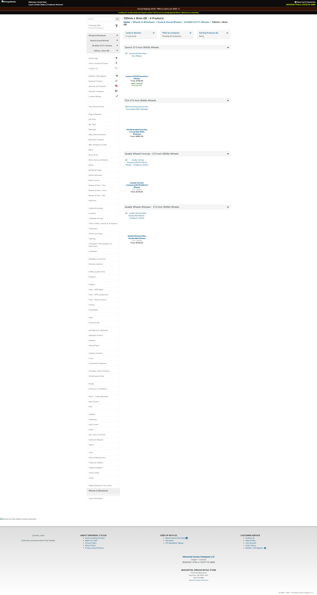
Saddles (92, 414)
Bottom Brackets (95, 175)
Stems (91, 445)
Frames (92, 305)
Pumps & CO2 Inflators (98, 389)
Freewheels (93, 310)
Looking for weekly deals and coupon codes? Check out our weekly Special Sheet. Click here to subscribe (158, 12)
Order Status (40, 4)
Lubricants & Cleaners (97, 363)
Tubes (91, 478)
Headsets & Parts (96, 335)
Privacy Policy (91, 543)
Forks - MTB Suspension (98, 295)
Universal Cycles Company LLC (199, 557)
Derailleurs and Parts (97, 259)
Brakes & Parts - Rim (97, 195)
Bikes (91, 150)
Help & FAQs (250, 540)
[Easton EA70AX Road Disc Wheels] (136, 63)
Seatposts (93, 419)
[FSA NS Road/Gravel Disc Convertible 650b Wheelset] (136, 117)
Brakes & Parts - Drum (98, 190)
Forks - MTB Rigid (96, 289)
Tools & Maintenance (97, 457)
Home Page (93, 58)
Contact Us (93, 68)
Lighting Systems (96, 353)
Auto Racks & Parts (96, 106)
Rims (90, 407)
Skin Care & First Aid (97, 435)
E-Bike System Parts (97, 272)
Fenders (92, 284)
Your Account (250, 543)
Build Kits (92, 200)
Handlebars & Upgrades (98, 330)
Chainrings (93, 228)
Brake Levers (94, 180)
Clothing (92, 239)
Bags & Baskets (95, 114)
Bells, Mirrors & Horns (97, 134)
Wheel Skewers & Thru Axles (100, 485)
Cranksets (93, 251)
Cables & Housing (96, 208)
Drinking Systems (96, 264)
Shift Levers (93, 424)
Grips (91, 317)
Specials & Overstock (97, 86)
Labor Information (96, 498)
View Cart (300, 2)
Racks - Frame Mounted (98, 396)
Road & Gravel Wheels (169, 22)
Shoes (91, 429)
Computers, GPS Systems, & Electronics (100, 245)
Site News (169, 540)
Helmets (92, 340)
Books (91, 165)
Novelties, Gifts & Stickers (99, 371)
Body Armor (93, 155)
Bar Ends (92, 119)
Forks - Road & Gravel (97, 300)
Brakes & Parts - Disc (97, 185)
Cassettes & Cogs (96, 218)
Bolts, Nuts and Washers (98, 160)
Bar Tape (92, 124)
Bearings (92, 129)
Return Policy (90, 545)
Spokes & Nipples (96, 440)
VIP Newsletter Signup (174, 543)
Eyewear (92, 277)
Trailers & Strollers (96, 463)
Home (127, 22)
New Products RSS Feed (175, 538)
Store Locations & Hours (98, 63)
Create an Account (55, 4)
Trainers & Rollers (96, 468)
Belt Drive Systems (96, 140)
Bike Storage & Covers (98, 145)
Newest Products (96, 81)
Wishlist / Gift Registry (97, 76)
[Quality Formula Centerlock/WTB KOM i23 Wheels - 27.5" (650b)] (136, 170)
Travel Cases (94, 473)
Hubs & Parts (94, 345)
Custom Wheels (95, 96)
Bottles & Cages (95, 170)
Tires (91, 452)
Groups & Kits (94, 323)
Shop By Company (96, 91)
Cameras (92, 213)
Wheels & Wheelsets (98, 491)
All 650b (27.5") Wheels (196, 22)
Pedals (91, 384)
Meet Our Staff (91, 540)
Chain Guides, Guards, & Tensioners (103, 223)
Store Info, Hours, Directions (198, 580)
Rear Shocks (94, 402)
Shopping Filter (95, 25)
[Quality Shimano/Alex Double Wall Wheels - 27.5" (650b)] (136, 223)
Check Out (310, 2)
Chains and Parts (95, 234)
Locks (91, 358)
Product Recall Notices (94, 548)
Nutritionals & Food (96, 376)
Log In (31, 4)
